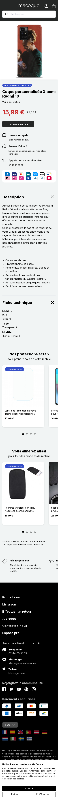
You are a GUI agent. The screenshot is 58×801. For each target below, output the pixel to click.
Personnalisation (18, 124)
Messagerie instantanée (22, 663)
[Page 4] (35, 434)
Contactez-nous (14, 626)
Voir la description (11, 102)
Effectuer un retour (16, 611)
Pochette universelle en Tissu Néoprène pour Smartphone (20, 509)
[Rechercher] (6, 14)
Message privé (16, 673)
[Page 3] (31, 434)
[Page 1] (23, 434)
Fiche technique (17, 302)
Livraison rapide (18, 135)
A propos (9, 619)
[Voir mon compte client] (46, 6)
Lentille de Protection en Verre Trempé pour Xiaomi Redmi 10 (20, 412)
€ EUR (8, 724)
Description (13, 197)
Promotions (11, 597)
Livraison (9, 604)
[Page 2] (27, 434)
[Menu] (10, 6)
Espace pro (10, 633)
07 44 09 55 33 (18, 653)
